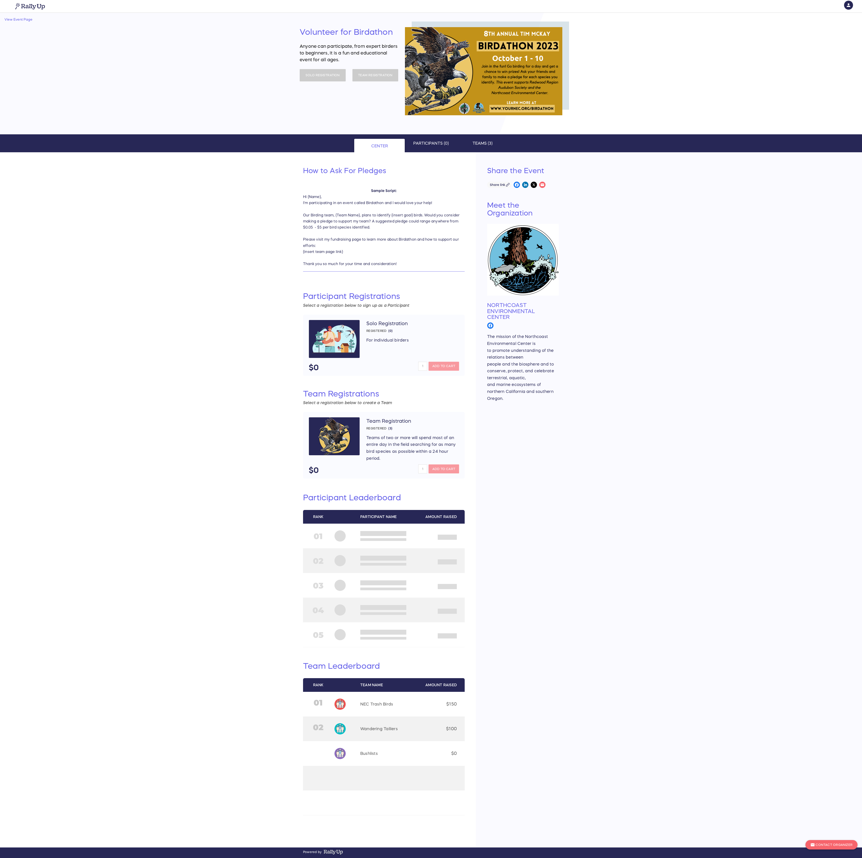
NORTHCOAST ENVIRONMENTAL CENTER (511, 311)
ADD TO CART (443, 366)
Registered (376, 330)
